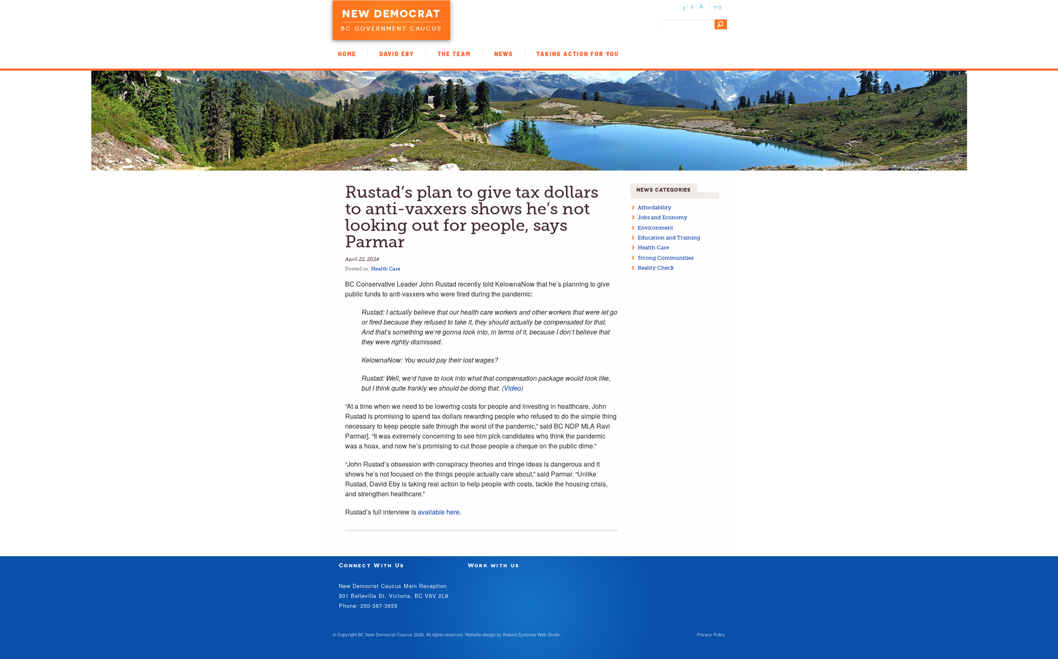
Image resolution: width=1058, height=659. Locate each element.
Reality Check (656, 268)
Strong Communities (665, 258)
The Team (454, 53)
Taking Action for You (577, 53)
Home (347, 53)
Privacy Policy (711, 634)
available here (439, 512)
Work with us (494, 565)
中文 (717, 7)
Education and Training (669, 238)
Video (512, 388)
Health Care (385, 269)
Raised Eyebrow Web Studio (531, 634)
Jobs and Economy (662, 217)
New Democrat (391, 13)
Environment (655, 228)
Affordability (654, 207)
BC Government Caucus (391, 28)
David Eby (396, 53)
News (503, 53)
